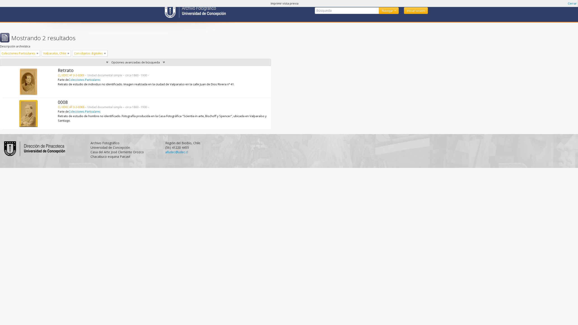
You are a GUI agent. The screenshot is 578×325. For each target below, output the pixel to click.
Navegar (388, 11)
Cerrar (572, 3)
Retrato (66, 70)
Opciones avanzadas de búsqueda (136, 62)
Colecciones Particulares (84, 79)
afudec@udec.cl (176, 152)
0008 (63, 102)
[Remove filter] (37, 53)
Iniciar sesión (416, 11)
